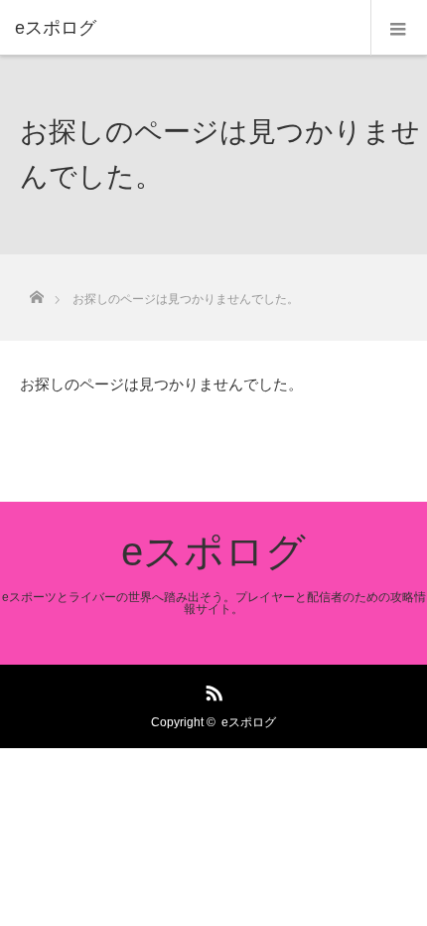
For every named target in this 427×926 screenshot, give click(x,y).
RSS (211, 689)
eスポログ (213, 551)
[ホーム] (36, 291)
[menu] (398, 28)
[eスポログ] (184, 28)
